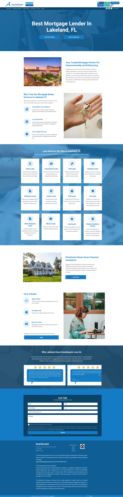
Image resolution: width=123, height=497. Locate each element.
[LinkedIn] (109, 8)
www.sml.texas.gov (66, 474)
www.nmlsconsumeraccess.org (44, 461)
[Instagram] (111, 8)
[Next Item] (99, 375)
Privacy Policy (51, 429)
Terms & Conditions (60, 429)
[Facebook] (106, 8)
